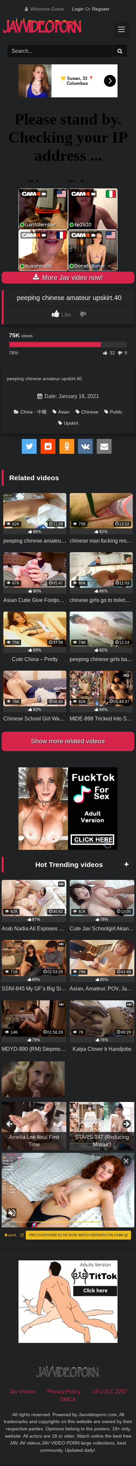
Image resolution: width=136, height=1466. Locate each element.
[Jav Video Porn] (61, 27)
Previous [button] (10, 1124)
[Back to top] (115, 1446)
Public (116, 412)
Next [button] (126, 1124)
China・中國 (33, 412)
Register (101, 9)
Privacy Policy (64, 1391)
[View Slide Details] (34, 1126)
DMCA (68, 1399)
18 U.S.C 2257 (109, 1391)
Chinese (89, 412)
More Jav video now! (71, 277)
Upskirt (71, 423)
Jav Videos (22, 1391)
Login (78, 9)
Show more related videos (68, 741)
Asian (64, 412)
